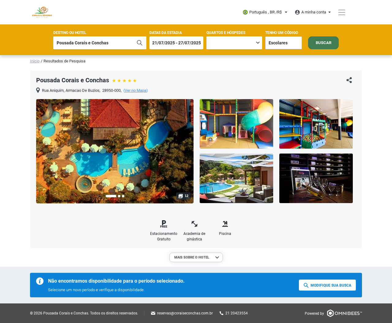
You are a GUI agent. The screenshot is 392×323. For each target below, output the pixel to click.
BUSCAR (323, 42)
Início (35, 61)
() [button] (135, 90)
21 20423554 (236, 313)
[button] (111, 196)
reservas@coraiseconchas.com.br (185, 313)
